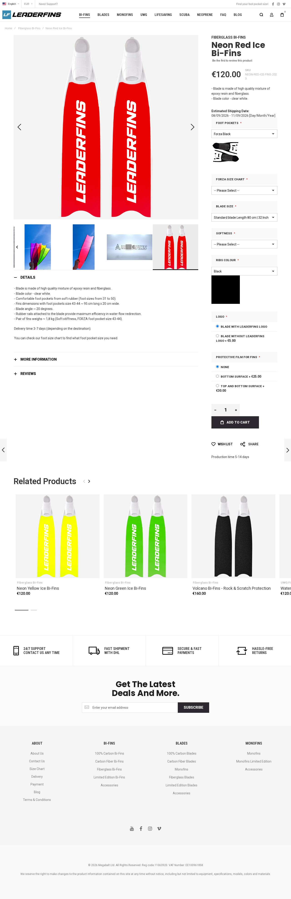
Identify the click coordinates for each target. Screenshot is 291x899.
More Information (38, 359)
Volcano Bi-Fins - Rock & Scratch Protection (233, 536)
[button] (11, 4)
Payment (37, 784)
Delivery (37, 776)
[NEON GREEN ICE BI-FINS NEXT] (287, 450)
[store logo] (31, 14)
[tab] (106, 277)
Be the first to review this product (232, 60)
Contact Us (37, 761)
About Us (37, 753)
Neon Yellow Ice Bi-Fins (58, 536)
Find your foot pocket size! (252, 4)
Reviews (28, 373)
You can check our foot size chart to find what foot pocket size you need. (66, 338)
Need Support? (48, 4)
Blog (37, 792)
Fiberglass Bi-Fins (29, 28)
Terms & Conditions (37, 800)
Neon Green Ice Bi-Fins (146, 536)
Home (8, 28)
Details (27, 277)
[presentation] (89, 481)
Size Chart (37, 769)
